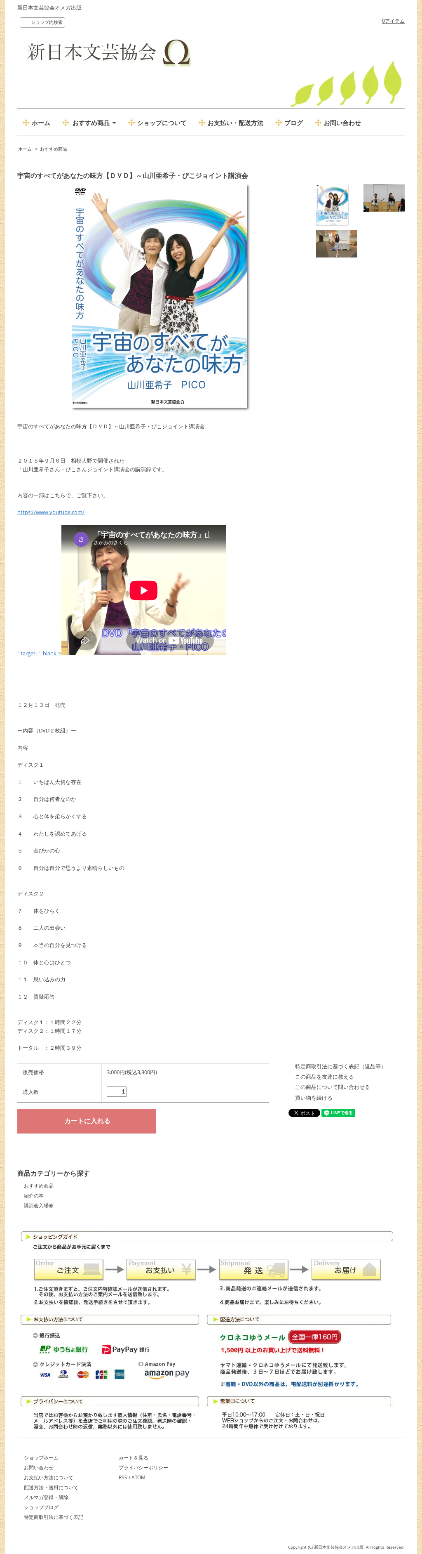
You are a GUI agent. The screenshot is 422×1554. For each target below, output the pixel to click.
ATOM (138, 1477)
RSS (123, 1477)
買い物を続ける (314, 1097)
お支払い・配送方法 (235, 122)
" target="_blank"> (39, 653)
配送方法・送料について (51, 1487)
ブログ (293, 122)
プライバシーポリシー (143, 1467)
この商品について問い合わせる (332, 1087)
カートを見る (133, 1457)
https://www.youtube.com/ (50, 512)
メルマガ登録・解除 (46, 1497)
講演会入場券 (39, 1205)
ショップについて (162, 122)
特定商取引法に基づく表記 (53, 1517)
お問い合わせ (342, 122)
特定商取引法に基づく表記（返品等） (340, 1066)
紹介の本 (34, 1195)
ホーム (41, 122)
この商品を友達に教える (324, 1076)
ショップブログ (41, 1507)
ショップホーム (41, 1457)
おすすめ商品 (53, 149)
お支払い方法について (48, 1477)
